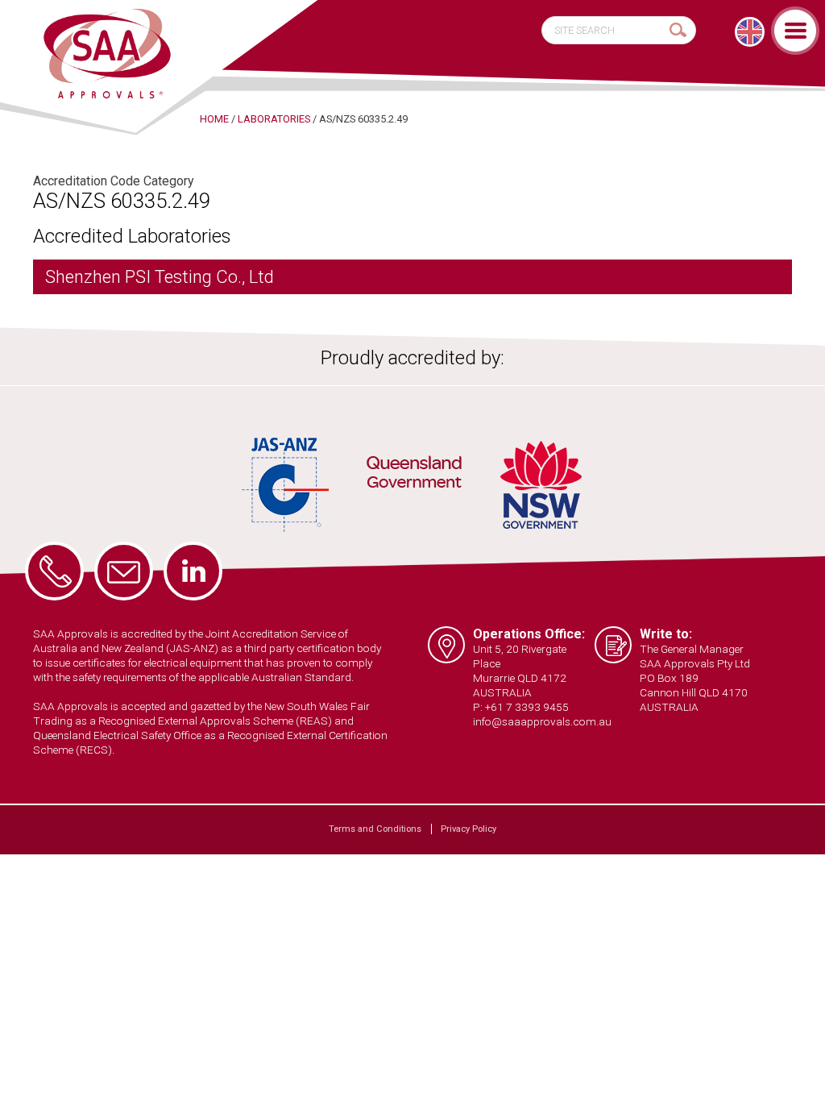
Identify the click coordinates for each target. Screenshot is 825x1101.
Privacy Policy (468, 829)
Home (214, 119)
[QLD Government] (414, 474)
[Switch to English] (749, 31)
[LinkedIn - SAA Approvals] (193, 571)
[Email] (123, 571)
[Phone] (54, 571)
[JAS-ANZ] (286, 484)
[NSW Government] (541, 484)
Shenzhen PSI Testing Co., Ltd (159, 277)
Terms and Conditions (375, 829)
